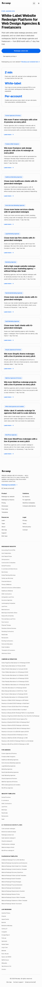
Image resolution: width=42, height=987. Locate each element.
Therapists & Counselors (8, 650)
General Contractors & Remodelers (11, 587)
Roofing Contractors (7, 641)
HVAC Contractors (7, 594)
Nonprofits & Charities (8, 616)
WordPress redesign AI (8, 850)
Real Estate (5, 634)
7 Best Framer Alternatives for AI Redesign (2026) (15, 678)
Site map (4, 530)
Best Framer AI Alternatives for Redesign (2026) (14, 694)
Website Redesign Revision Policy (11, 894)
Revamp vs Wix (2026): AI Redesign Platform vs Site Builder (18, 741)
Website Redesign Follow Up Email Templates (14, 875)
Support (4, 533)
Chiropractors (5, 559)
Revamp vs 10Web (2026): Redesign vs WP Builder (15, 700)
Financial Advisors (6, 581)
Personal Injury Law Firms (8, 619)
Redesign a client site (21, 51)
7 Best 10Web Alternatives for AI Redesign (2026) (15, 672)
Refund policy (27, 526)
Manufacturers (6, 609)
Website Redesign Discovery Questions (12, 872)
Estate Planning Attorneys (9, 575)
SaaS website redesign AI (8, 838)
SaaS (3, 819)
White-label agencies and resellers (11, 784)
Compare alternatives (29, 506)
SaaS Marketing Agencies (8, 775)
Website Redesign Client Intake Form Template (14, 866)
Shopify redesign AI (7, 841)
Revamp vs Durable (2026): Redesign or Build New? (15, 703)
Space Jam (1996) (6, 957)
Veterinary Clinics (6, 653)
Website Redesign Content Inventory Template (14, 869)
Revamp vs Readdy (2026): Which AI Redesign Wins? (16, 722)
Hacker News (5, 944)
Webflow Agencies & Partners (10, 781)
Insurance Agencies (7, 600)
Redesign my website (9, 485)
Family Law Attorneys (7, 578)
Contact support (18, 982)
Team (3, 523)
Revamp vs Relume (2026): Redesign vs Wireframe (15, 725)
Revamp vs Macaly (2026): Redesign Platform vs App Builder (18, 713)
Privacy (25, 520)
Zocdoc (4, 969)
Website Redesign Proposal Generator (12, 885)
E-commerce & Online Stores (9, 569)
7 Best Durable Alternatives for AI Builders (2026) (15, 675)
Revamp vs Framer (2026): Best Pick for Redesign (15, 706)
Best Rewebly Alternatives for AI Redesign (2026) (15, 697)
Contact (25, 530)
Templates (5, 512)
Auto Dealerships (6, 553)
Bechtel (4, 922)
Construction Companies (8, 562)
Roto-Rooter (5, 953)
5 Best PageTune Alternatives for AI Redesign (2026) (16, 662)
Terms (24, 523)
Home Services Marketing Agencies (11, 763)
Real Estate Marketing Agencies (10, 772)
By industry (26, 496)
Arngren (4, 916)
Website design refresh (8, 847)
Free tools (5, 509)
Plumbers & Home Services (9, 628)
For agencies (26, 499)
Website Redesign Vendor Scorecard (12, 903)
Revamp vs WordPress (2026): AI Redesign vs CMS (15, 744)
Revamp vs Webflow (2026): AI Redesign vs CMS (15, 738)
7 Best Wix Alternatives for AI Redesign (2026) (14, 688)
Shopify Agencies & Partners (9, 778)
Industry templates (8, 793)
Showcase (5, 506)
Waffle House (5, 960)
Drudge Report (6, 935)
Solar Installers (6, 647)
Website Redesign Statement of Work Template (14, 900)
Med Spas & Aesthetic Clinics (9, 612)
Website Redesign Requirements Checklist (13, 891)
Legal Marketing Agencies (9, 766)
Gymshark (4, 941)
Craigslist (4, 932)
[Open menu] (38, 3)
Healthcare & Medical (7, 591)
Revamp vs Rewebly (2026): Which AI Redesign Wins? (16, 728)
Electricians (5, 572)
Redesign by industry (8, 499)
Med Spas (4, 810)
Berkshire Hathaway (7, 925)
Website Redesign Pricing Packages (11, 881)
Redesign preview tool (8, 835)
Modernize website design (9, 831)
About (3, 526)
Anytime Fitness (6, 913)
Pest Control (5, 622)
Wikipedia (4, 963)
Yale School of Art (6, 966)
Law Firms (4, 606)
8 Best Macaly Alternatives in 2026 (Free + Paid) (14, 691)
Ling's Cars (5, 947)
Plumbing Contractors (8, 631)
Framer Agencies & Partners (9, 753)
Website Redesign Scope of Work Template (13, 897)
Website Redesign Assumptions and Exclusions (14, 863)
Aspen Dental (5, 919)
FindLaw (4, 938)
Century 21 (4, 928)
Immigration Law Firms (8, 597)
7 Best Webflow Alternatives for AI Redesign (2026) (15, 684)
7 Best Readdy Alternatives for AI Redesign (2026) (15, 681)
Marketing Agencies (7, 769)
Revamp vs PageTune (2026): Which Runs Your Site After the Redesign (20, 716)
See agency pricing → (10, 56)
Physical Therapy (6, 625)
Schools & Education (7, 644)
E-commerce (5, 800)
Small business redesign (8, 844)
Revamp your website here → (30, 62)
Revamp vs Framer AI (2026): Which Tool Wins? (14, 709)
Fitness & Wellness (7, 584)
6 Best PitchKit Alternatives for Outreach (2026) (14, 669)
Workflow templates (29, 503)
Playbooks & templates (10, 856)
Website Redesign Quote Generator (11, 888)
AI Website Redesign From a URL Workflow (13, 860)
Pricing (4, 503)
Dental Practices (6, 565)
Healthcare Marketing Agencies (10, 759)
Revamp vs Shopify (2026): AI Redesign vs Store (15, 734)
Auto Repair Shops (7, 556)
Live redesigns (6, 909)
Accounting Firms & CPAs (8, 550)
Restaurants (5, 637)
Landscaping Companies (8, 603)
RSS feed (4, 536)
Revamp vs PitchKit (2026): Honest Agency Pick (14, 719)
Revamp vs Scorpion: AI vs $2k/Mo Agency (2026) (15, 731)
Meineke (4, 950)
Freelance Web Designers (8, 756)
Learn (3, 520)
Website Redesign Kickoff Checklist (11, 878)
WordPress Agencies (7, 788)
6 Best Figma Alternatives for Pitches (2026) (13, 666)
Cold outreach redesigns (8, 828)
